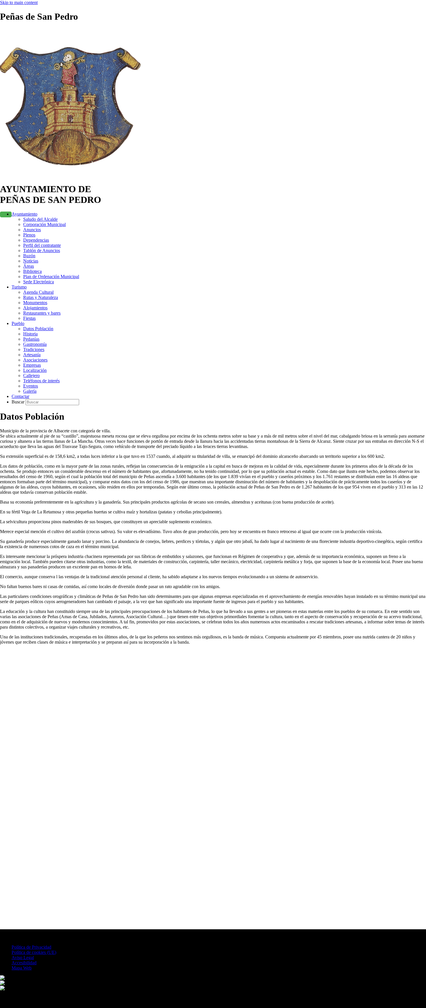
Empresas (32, 365)
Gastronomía (35, 344)
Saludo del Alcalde (40, 219)
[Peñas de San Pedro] (74, 174)
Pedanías (31, 339)
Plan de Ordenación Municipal (51, 276)
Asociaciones (35, 359)
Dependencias (36, 240)
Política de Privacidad (31, 947)
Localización (35, 370)
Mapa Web (22, 967)
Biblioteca (32, 271)
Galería (30, 391)
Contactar (20, 396)
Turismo (19, 286)
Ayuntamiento (24, 214)
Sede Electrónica (38, 281)
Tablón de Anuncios (41, 250)
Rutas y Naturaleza (40, 297)
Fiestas (29, 318)
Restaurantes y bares (42, 313)
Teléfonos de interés (41, 380)
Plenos (29, 234)
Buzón (29, 255)
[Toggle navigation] (6, 214)
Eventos (30, 385)
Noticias (30, 260)
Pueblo (18, 323)
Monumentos (35, 302)
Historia (30, 333)
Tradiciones (33, 349)
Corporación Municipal (44, 224)
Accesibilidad (24, 962)
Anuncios (32, 229)
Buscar (19, 401)
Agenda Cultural (38, 292)
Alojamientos (35, 307)
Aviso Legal (23, 957)
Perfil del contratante (42, 245)
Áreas (28, 266)
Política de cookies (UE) (34, 952)
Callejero (31, 375)
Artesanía (32, 354)
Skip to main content (19, 2)
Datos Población (38, 328)
